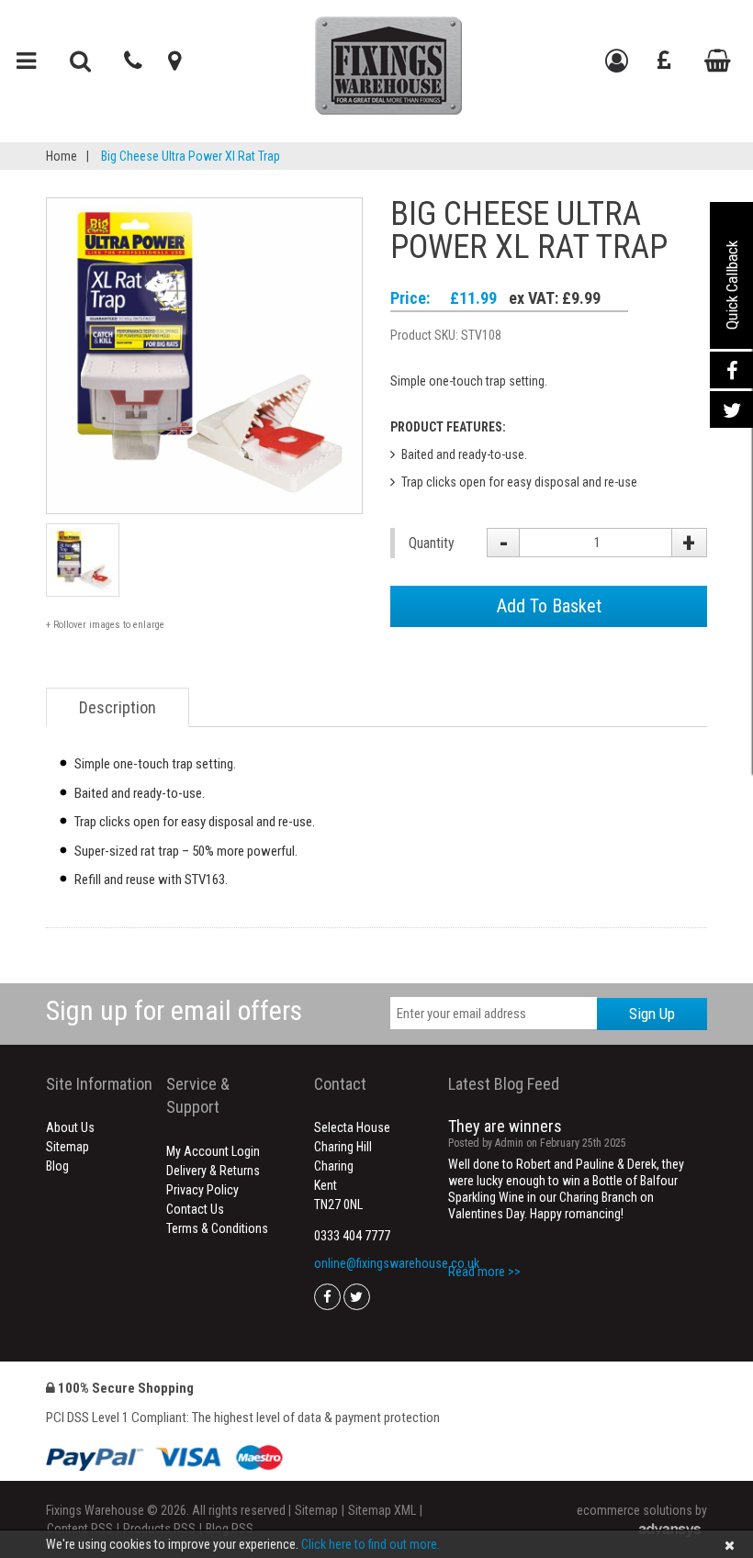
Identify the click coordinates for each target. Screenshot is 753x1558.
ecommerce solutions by (642, 1510)
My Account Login (213, 1151)
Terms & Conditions (217, 1228)
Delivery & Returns (213, 1170)
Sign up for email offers (174, 1010)
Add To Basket (549, 606)
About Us (70, 1127)
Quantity (432, 543)
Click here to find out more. (370, 1544)
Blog (57, 1166)
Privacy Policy (202, 1190)
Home (61, 156)
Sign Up (652, 1013)
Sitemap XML (382, 1510)
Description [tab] (117, 707)
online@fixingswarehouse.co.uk (396, 1263)
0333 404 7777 (352, 1235)
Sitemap (67, 1146)
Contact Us (195, 1209)
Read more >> (484, 1271)
